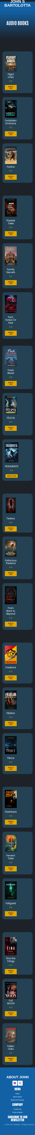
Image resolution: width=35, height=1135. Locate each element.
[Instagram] (20, 1083)
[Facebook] (14, 1083)
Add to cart (10, 87)
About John (17, 1077)
